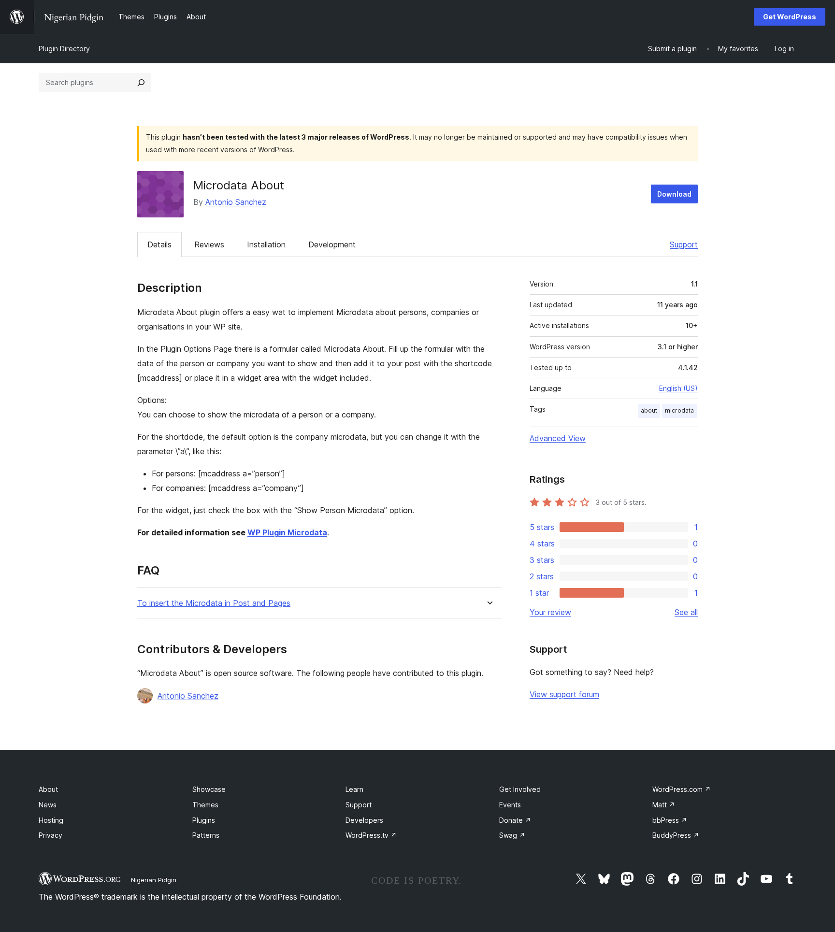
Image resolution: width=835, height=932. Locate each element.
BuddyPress (675, 835)
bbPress (669, 820)
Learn (354, 789)
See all (686, 612)
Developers (364, 820)
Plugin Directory (64, 48)
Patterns (205, 835)
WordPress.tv (371, 835)
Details (159, 244)
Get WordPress (789, 17)
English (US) (678, 388)
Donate (515, 820)
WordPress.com (681, 789)
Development (332, 244)
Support (684, 244)
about (649, 410)
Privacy (50, 835)
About (48, 789)
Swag (512, 835)
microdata (679, 410)
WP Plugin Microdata (287, 532)
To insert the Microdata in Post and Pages (213, 603)
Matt (663, 805)
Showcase (209, 789)
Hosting (51, 820)
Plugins (203, 820)
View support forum (564, 694)
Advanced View (558, 438)
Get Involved (520, 789)
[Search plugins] (141, 82)
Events (510, 805)
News (48, 805)
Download (674, 194)
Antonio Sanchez (235, 202)
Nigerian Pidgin (153, 880)
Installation (266, 244)
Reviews (209, 244)
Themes (205, 805)
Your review (550, 612)
